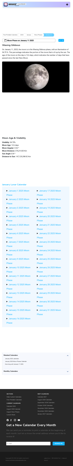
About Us (47, 458)
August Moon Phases (13, 412)
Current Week (11, 415)
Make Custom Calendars (14, 397)
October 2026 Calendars (45, 405)
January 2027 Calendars (45, 414)
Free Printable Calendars (10, 35)
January (29, 35)
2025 (22, 35)
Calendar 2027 (42, 397)
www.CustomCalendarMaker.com (16, 460)
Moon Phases (38, 35)
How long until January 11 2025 (14, 364)
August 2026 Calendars (45, 400)
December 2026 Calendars (46, 411)
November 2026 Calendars (46, 408)
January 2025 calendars (12, 358)
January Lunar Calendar (14, 184)
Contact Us (57, 458)
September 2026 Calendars (46, 402)
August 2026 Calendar (13, 409)
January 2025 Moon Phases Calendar (16, 361)
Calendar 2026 (11, 406)
